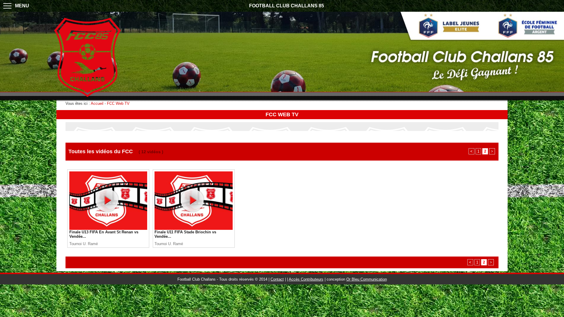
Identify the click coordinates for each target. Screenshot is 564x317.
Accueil (97, 103)
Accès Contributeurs (306, 279)
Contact (277, 279)
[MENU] (7, 6)
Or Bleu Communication (366, 279)
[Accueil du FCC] (87, 97)
